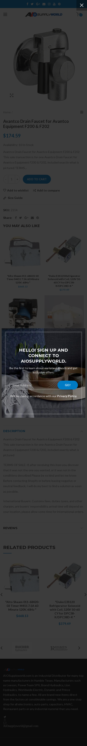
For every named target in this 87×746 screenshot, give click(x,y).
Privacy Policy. (67, 396)
